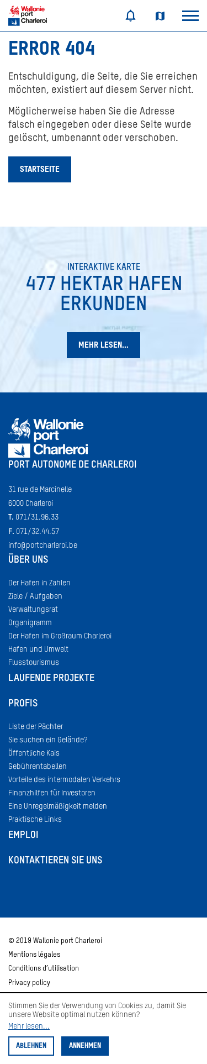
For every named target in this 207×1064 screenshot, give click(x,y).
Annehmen (85, 1046)
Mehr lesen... (29, 1026)
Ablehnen (31, 1046)
